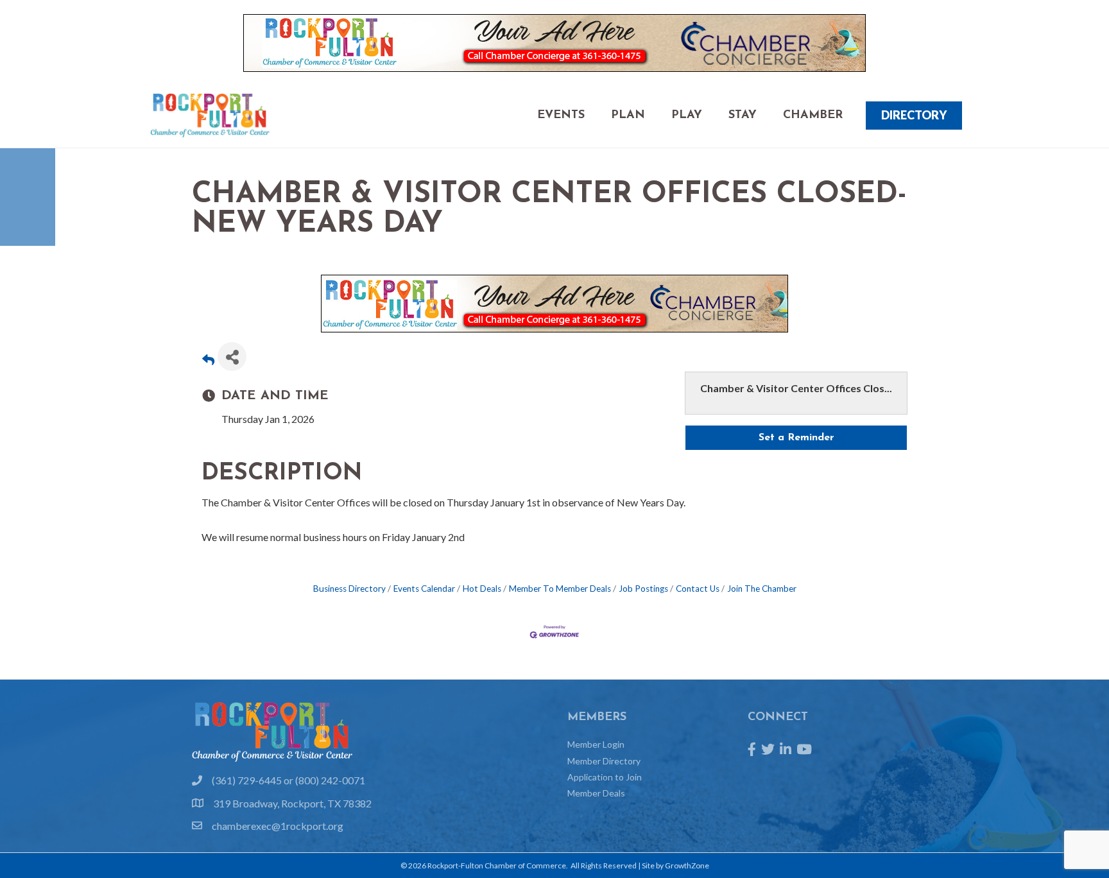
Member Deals (596, 793)
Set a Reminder (796, 438)
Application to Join (604, 776)
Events (561, 115)
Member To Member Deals (560, 588)
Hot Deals (482, 588)
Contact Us (697, 588)
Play (686, 115)
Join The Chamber (761, 588)
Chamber (813, 115)
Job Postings (643, 588)
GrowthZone (687, 865)
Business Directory (349, 588)
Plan (628, 115)
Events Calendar (424, 588)
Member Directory (603, 760)
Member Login (595, 744)
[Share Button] (232, 356)
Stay (742, 115)
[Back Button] (208, 360)
